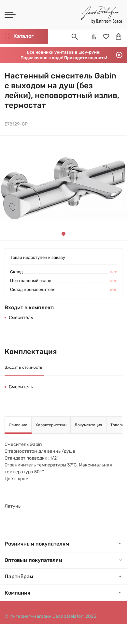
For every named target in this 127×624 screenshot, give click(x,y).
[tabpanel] (63, 188)
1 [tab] (63, 234)
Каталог (23, 36)
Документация (88, 425)
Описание (18, 425)
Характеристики (50, 425)
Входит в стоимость (23, 367)
